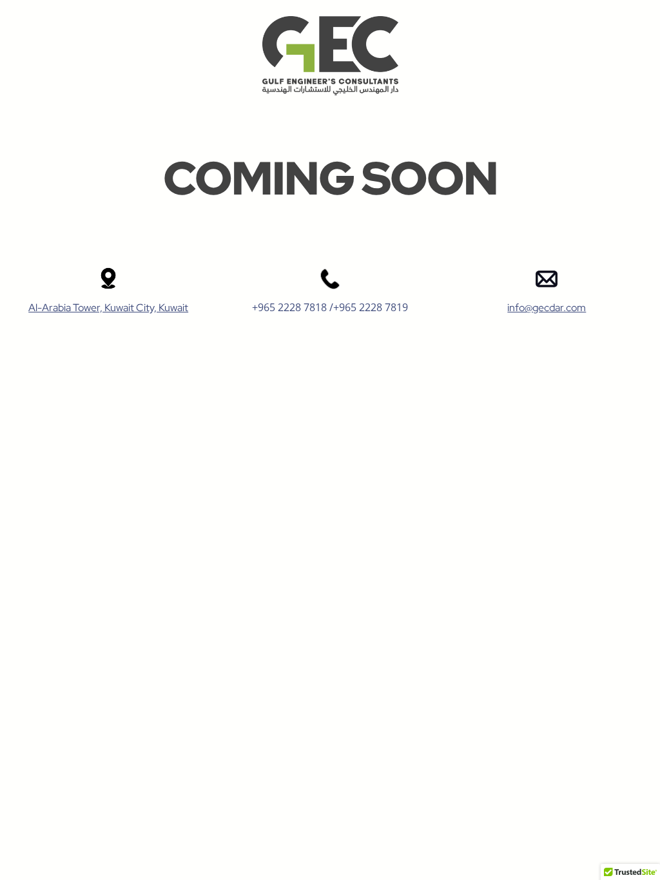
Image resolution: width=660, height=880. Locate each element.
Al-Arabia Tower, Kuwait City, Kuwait (108, 307)
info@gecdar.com (546, 307)
